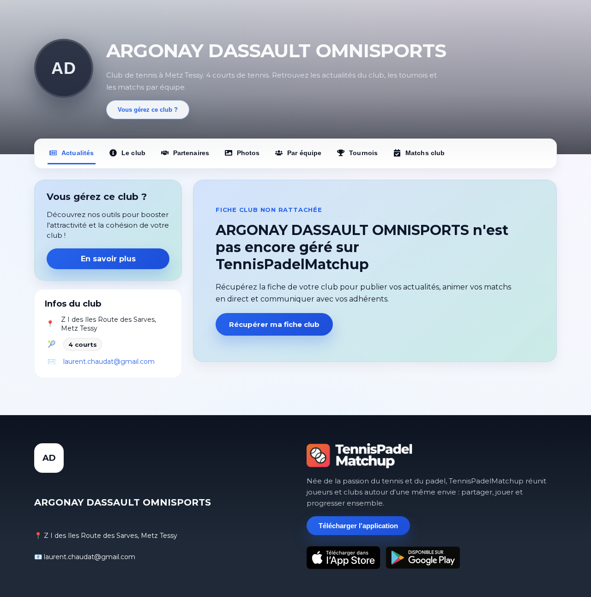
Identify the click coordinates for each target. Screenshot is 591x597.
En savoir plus (108, 258)
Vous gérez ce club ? (148, 109)
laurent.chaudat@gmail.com (109, 361)
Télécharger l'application (358, 526)
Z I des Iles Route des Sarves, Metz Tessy (108, 324)
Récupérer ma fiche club (274, 324)
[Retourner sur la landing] (360, 455)
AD (63, 68)
